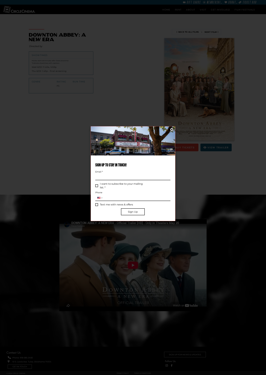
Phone (98, 192)
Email (99, 172)
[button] (172, 129)
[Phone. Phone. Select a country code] (100, 198)
